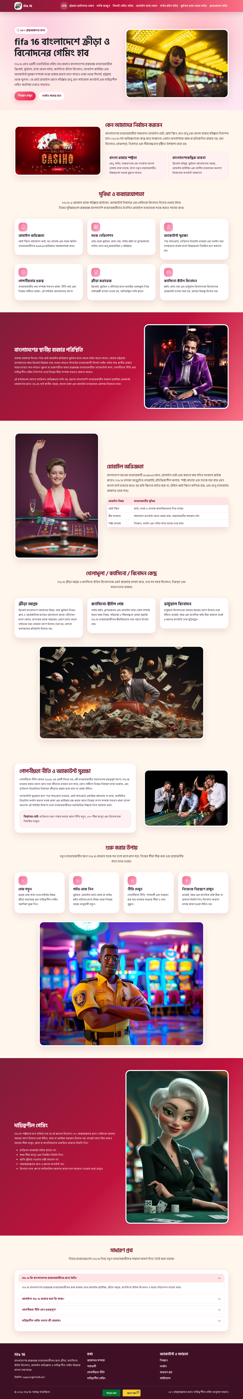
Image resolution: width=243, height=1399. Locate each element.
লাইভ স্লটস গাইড (169, 6)
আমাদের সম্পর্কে (96, 1360)
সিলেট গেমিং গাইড (123, 6)
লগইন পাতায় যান (51, 96)
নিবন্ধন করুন (111, 1393)
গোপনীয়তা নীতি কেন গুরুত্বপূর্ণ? (39, 1310)
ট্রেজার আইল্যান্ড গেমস (81, 6)
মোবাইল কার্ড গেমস (146, 6)
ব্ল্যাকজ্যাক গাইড (218, 6)
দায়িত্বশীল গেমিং (96, 1378)
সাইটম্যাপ (165, 1378)
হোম (64, 6)
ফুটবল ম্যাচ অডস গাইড (194, 6)
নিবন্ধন (164, 1360)
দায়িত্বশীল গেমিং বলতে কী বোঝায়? (41, 1321)
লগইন (163, 1366)
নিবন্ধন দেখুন (25, 96)
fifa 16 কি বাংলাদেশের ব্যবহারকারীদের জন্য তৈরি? (49, 1278)
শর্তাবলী (91, 1366)
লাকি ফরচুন (103, 6)
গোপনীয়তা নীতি (96, 1372)
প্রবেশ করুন (131, 1393)
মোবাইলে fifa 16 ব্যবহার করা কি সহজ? (43, 1299)
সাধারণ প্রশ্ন (166, 1372)
